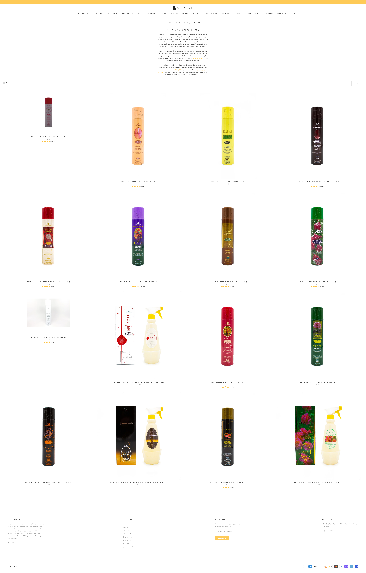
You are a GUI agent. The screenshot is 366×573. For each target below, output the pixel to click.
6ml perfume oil (197, 58)
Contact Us (126, 530)
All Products (82, 13)
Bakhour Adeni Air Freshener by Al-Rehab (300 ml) (317, 182)
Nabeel (185, 13)
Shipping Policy (127, 537)
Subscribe (222, 538)
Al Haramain (238, 13)
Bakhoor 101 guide (175, 70)
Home (70, 13)
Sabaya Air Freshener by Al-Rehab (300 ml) (138, 182)
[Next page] (192, 502)
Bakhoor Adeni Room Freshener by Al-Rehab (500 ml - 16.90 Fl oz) (138, 482)
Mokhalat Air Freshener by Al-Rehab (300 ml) (138, 282)
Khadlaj (269, 13)
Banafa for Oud (255, 13)
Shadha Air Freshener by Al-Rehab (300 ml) (317, 282)
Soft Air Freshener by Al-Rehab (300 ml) (48, 137)
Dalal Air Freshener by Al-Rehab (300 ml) (228, 182)
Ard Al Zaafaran (209, 13)
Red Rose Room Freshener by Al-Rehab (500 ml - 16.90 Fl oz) (138, 382)
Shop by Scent (112, 13)
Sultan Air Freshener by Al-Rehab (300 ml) (48, 337)
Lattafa (195, 13)
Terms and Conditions (129, 547)
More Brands (282, 13)
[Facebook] (8, 542)
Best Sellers (97, 13)
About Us (125, 527)
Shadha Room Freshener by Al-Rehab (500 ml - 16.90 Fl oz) (317, 482)
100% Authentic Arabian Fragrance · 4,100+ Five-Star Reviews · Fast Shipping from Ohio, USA (183, 2)
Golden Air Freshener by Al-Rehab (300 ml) (227, 482)
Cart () (357, 8)
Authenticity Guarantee (130, 534)
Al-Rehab (174, 13)
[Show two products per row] (4, 83)
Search (295, 13)
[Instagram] (13, 542)
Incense (163, 13)
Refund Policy (127, 540)
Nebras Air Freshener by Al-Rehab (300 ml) (317, 382)
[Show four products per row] (7, 83)
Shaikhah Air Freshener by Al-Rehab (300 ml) (228, 282)
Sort (358, 83)
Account (339, 8)
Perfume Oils (127, 13)
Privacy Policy (127, 544)
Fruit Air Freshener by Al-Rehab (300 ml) (227, 382)
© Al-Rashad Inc (14, 567)
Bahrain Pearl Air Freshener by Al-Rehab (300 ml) (48, 282)
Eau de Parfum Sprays (146, 13)
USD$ (7, 8)
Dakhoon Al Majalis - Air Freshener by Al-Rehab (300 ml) (48, 482)
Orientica (225, 13)
